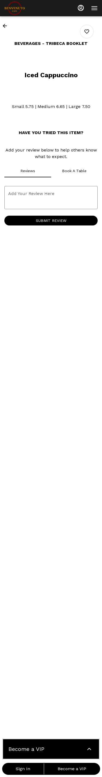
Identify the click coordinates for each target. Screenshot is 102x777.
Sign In (23, 768)
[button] (6, 26)
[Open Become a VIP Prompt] (89, 749)
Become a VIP (72, 768)
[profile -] (81, 8)
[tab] (27, 170)
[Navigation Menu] (94, 8)
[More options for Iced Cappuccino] (86, 31)
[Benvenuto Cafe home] (28, 8)
